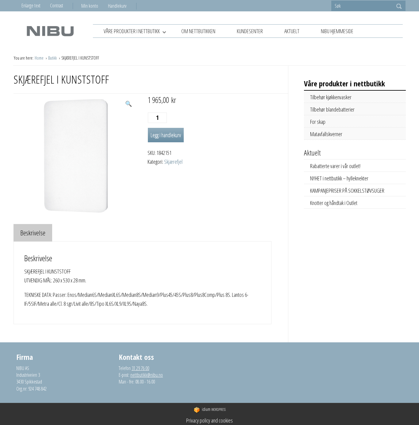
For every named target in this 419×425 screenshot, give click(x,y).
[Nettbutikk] (50, 31)
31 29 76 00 (140, 368)
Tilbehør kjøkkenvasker (331, 97)
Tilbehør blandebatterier (332, 109)
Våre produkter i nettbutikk (132, 31)
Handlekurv (117, 5)
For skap (317, 121)
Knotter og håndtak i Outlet (333, 203)
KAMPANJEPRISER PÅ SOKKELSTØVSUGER (347, 190)
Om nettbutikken (198, 31)
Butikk (53, 58)
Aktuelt (291, 31)
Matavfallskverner (326, 134)
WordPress (214, 409)
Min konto (89, 5)
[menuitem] (94, 6)
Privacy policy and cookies (209, 420)
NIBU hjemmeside (337, 31)
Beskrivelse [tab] (32, 232)
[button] (128, 103)
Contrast (56, 5)
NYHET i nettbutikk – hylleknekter (339, 178)
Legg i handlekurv (166, 135)
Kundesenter (250, 31)
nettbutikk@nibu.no (146, 375)
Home (39, 58)
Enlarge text (30, 5)
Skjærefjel (173, 161)
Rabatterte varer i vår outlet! (335, 166)
